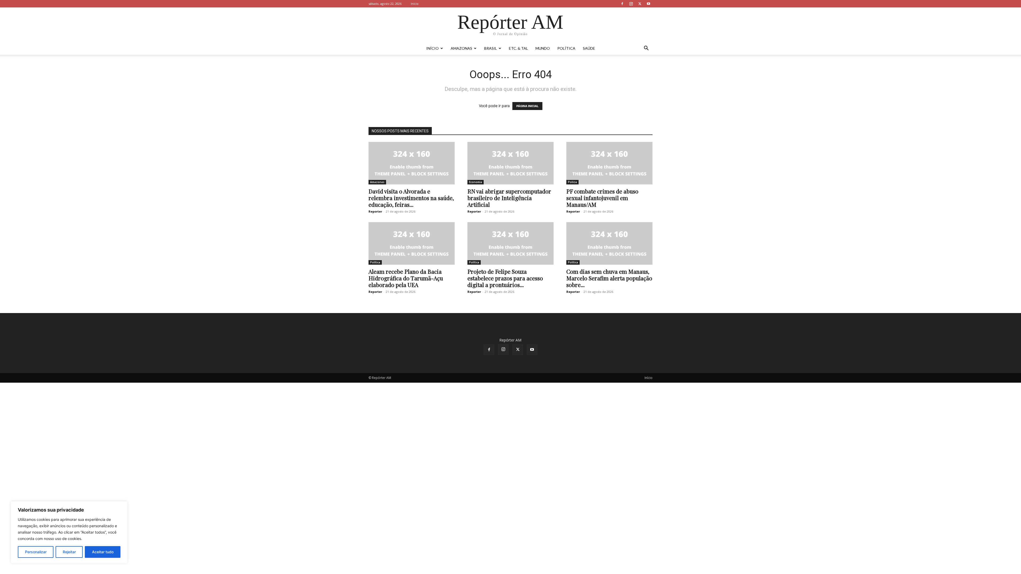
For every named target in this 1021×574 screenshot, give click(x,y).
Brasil (490, 48)
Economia (475, 182)
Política (566, 48)
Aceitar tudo (103, 552)
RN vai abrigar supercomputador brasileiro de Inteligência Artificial (509, 197)
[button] (646, 48)
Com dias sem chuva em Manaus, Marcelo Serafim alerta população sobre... (609, 278)
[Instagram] (631, 3)
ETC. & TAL (518, 48)
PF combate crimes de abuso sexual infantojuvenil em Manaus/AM (602, 197)
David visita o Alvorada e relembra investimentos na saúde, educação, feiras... (411, 197)
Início (415, 4)
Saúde (589, 48)
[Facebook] (622, 3)
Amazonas (461, 48)
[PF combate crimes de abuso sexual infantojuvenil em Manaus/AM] (609, 163)
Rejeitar (69, 552)
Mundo (542, 48)
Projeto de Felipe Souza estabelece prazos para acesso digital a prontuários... (505, 278)
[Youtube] (648, 3)
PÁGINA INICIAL (527, 106)
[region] (69, 532)
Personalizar (36, 552)
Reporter (375, 211)
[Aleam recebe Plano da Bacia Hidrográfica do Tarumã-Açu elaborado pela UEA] (412, 243)
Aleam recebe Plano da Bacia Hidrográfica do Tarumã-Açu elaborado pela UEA (406, 278)
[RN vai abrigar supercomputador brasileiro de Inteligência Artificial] (510, 163)
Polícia (572, 182)
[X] (640, 3)
